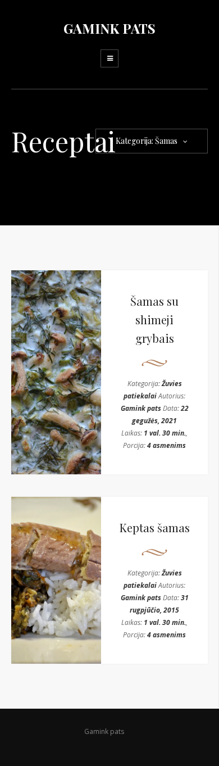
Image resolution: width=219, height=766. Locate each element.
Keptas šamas (155, 527)
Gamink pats (141, 408)
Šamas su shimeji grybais (154, 319)
